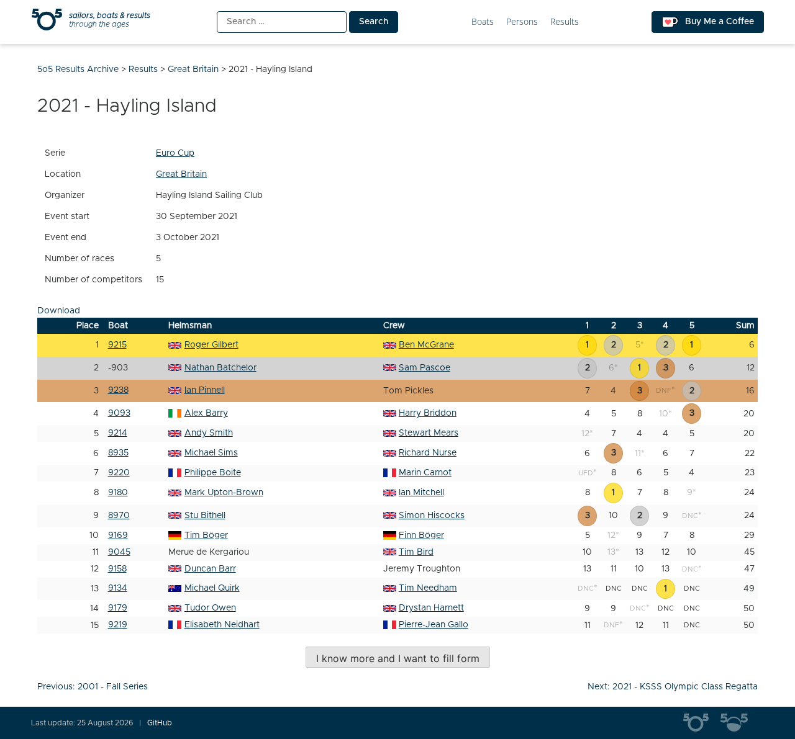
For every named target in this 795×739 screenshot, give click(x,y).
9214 (117, 433)
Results (564, 22)
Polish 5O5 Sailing (739, 723)
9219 (117, 624)
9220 (119, 472)
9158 (117, 569)
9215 (117, 345)
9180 (118, 492)
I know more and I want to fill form (397, 658)
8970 (119, 515)
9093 (119, 413)
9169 (118, 535)
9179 (117, 608)
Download (58, 311)
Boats (482, 22)
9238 (118, 390)
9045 (119, 552)
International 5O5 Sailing (701, 723)
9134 (117, 588)
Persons (522, 22)
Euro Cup (175, 153)
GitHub (159, 723)
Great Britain (181, 174)
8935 (118, 453)
